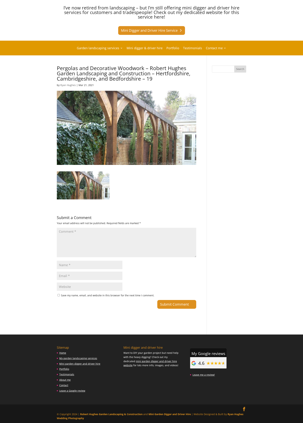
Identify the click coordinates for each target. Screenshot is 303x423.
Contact (63, 385)
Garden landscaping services (98, 48)
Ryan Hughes (68, 85)
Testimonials (192, 48)
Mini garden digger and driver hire (79, 363)
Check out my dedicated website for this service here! (188, 14)
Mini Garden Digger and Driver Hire (170, 414)
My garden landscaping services (78, 358)
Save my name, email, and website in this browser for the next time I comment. (107, 295)
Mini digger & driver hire (145, 48)
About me (65, 379)
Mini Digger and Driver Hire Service (149, 30)
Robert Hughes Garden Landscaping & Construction (111, 414)
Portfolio (172, 48)
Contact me (214, 48)
